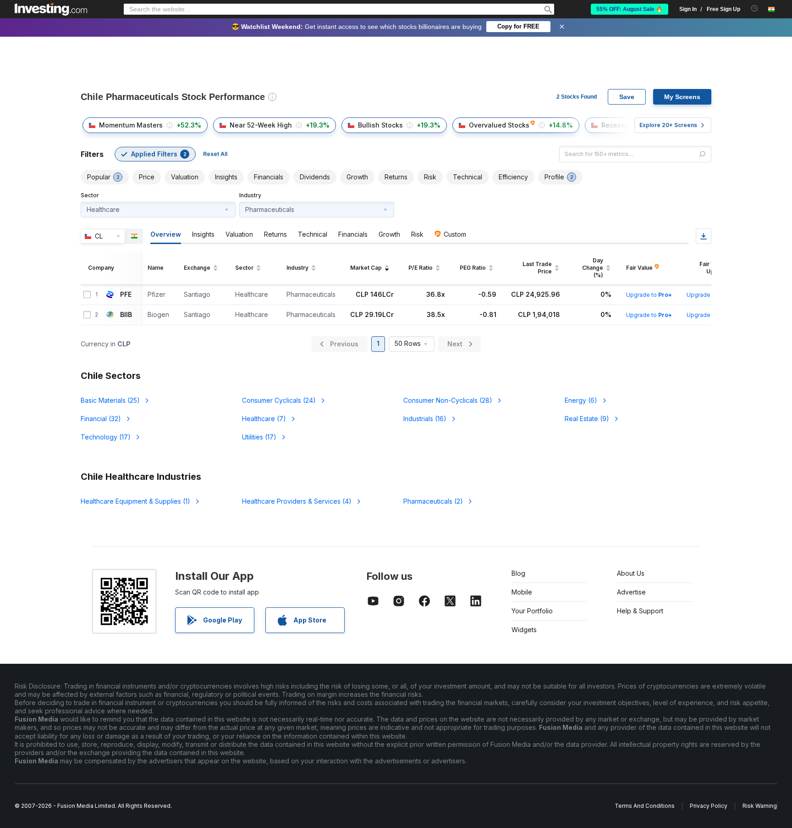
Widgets (524, 630)
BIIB (126, 314)
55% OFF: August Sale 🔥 (629, 9)
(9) (587, 418)
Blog (518, 573)
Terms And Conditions (645, 805)
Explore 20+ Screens (668, 125)
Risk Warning (759, 805)
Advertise (631, 592)
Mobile (522, 592)
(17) (106, 437)
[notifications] (754, 8)
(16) (424, 418)
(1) (135, 501)
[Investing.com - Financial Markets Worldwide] (51, 9)
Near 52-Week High (261, 125)
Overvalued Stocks (499, 125)
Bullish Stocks (380, 125)
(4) (297, 501)
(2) (433, 501)
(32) (101, 418)
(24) (279, 400)
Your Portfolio (532, 611)
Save (626, 96)
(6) (581, 400)
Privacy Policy (708, 805)
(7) (264, 418)
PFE (126, 294)
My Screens (682, 96)
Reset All (215, 153)
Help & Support (640, 611)
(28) (447, 400)
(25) (110, 400)
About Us (630, 573)
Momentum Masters (131, 125)
